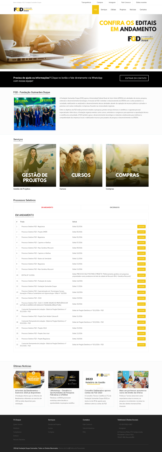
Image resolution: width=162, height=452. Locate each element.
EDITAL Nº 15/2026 (27, 275)
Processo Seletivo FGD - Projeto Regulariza (35, 339)
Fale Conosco (126, 2)
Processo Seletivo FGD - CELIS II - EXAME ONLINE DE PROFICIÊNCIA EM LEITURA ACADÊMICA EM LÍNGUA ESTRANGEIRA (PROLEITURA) (44, 304)
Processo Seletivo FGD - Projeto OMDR (34, 232)
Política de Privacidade (77, 448)
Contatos (143, 9)
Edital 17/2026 (77, 286)
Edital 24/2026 (77, 339)
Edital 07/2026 (77, 243)
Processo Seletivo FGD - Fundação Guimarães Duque (39, 286)
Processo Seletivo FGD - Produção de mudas (36, 281)
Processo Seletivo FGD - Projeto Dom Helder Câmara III (39, 316)
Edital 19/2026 (77, 298)
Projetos (123, 9)
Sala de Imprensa (88, 428)
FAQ (84, 432)
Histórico (16, 428)
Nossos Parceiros (19, 440)
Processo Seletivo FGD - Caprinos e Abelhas (36, 243)
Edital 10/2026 (77, 253)
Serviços (104, 9)
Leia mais (31, 371)
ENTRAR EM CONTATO (135, 78)
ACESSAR (141, 226)
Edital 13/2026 (77, 264)
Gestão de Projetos (54, 424)
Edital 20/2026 (77, 304)
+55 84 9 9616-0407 (125, 424)
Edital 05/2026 (77, 237)
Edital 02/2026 (77, 227)
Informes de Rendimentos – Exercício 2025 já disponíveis (28, 391)
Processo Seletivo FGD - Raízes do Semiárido (36, 259)
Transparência (86, 2)
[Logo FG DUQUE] (23, 10)
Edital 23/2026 (77, 328)
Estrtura (16, 436)
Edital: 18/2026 (77, 292)
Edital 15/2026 (77, 269)
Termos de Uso (64, 448)
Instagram (112, 2)
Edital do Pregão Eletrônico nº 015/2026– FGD (88, 345)
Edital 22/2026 (77, 333)
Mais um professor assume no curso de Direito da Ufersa (132, 391)
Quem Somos (18, 424)
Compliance (17, 432)
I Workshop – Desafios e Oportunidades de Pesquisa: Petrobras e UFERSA (62, 392)
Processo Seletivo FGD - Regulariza (33, 227)
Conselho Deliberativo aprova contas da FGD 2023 (98, 391)
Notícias (133, 9)
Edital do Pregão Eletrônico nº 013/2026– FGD (88, 322)
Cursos (50, 428)
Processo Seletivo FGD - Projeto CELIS (34, 328)
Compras (100, 2)
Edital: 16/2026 (77, 281)
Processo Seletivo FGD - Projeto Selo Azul (35, 333)
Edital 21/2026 (77, 316)
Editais (113, 9)
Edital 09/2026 (77, 248)
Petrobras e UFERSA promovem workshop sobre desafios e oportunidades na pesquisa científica (62, 400)
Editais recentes (141, 2)
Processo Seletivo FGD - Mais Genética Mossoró (37, 248)
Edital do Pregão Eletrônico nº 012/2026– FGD (88, 310)
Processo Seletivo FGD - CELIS (31, 298)
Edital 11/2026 (77, 259)
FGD (95, 9)
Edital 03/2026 (77, 232)
